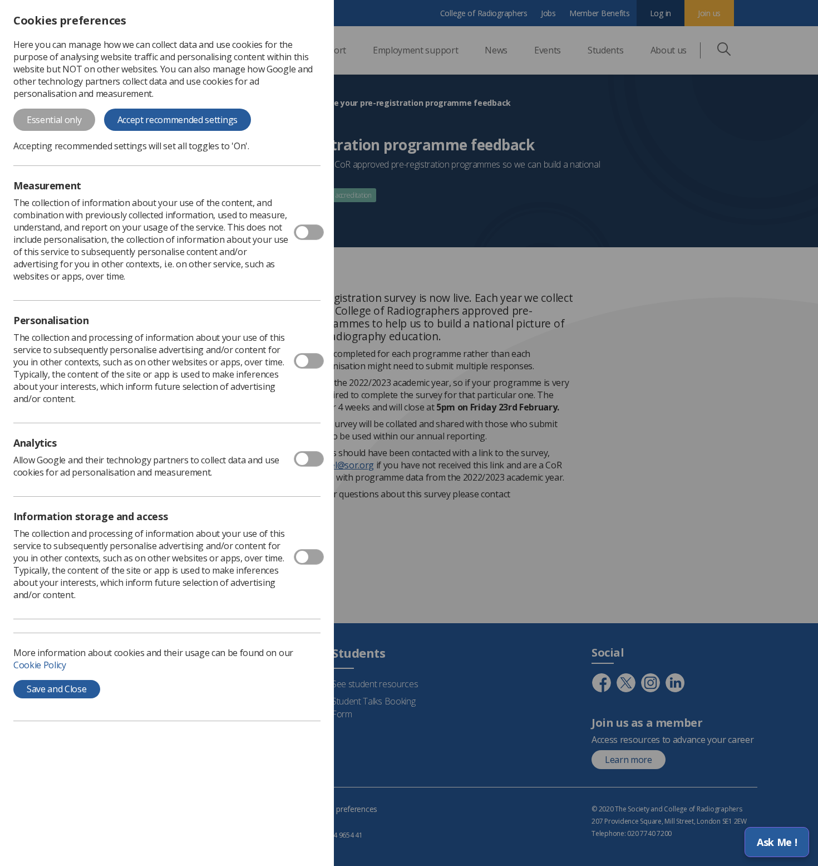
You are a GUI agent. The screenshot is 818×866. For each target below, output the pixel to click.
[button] (777, 842)
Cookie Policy (39, 665)
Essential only (54, 120)
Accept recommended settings (177, 120)
